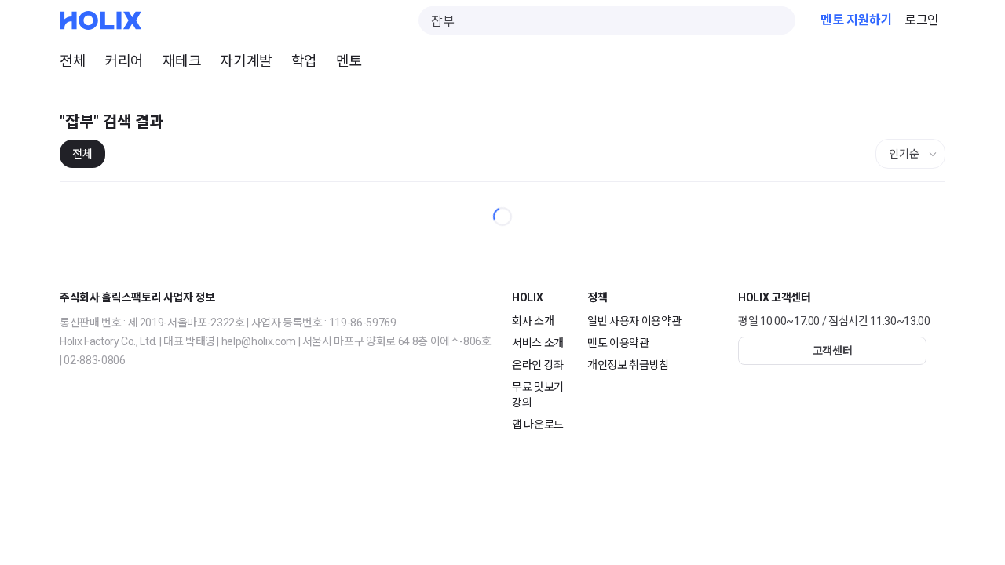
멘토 (349, 61)
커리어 (124, 61)
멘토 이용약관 (618, 343)
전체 (73, 61)
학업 (304, 61)
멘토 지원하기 (856, 20)
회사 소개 (533, 321)
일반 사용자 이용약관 (634, 321)
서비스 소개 (538, 343)
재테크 (182, 61)
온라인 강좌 (538, 365)
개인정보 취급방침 (628, 365)
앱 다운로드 (538, 424)
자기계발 (246, 61)
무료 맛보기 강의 (538, 395)
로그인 (921, 20)
